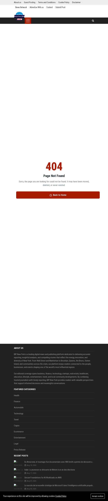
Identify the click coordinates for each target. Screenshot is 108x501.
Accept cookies (97, 496)
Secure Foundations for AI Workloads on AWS (43, 477)
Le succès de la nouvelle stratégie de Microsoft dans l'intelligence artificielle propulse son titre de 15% (59, 485)
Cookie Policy (60, 496)
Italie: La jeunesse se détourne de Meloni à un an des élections (49, 469)
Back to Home (59, 195)
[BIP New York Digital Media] (19, 16)
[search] (93, 21)
